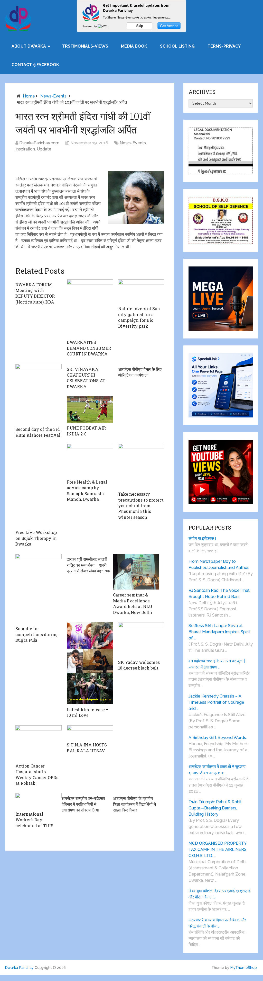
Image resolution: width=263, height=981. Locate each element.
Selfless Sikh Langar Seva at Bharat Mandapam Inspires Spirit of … (219, 631)
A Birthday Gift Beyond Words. (218, 737)
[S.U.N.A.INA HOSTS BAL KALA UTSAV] (90, 732)
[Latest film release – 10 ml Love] (90, 663)
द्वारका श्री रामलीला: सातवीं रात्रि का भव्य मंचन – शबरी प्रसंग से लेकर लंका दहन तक (88, 564)
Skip (139, 26)
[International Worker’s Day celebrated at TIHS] (38, 801)
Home (29, 96)
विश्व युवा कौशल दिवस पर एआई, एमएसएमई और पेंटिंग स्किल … (219, 893)
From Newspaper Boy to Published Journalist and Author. (219, 564)
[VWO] (103, 26)
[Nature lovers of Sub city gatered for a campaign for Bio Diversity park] (141, 291)
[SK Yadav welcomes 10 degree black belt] (141, 639)
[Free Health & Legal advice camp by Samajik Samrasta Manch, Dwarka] (90, 460)
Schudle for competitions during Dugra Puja (36, 634)
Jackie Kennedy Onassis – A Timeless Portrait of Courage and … (216, 702)
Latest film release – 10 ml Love (87, 712)
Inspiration (25, 149)
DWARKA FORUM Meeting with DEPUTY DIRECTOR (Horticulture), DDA (35, 293)
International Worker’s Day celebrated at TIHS (34, 819)
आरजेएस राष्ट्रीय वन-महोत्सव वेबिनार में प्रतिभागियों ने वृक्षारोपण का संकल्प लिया (83, 804)
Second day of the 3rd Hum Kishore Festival (37, 432)
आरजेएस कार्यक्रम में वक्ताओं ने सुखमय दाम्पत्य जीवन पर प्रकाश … (217, 769)
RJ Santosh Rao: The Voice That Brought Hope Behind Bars (219, 593)
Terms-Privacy (224, 46)
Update (44, 149)
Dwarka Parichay (19, 968)
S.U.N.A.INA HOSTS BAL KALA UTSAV (87, 747)
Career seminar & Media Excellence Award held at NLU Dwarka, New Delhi (132, 603)
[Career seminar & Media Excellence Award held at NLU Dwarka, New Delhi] (136, 572)
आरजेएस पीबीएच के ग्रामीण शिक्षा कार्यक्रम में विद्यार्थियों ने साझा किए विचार (134, 804)
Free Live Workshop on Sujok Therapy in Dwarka (36, 538)
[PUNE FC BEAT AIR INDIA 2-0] (90, 409)
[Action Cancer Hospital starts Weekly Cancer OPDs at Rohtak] (38, 743)
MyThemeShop (243, 968)
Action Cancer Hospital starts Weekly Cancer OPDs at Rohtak (36, 774)
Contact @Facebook (35, 64)
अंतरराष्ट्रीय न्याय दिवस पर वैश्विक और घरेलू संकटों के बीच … (217, 923)
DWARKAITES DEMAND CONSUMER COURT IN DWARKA (89, 348)
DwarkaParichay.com (39, 142)
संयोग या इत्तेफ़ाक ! (202, 538)
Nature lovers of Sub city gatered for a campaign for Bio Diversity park (139, 317)
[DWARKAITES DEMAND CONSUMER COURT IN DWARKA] (90, 308)
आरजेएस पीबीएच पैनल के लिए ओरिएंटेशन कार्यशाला (140, 372)
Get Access (169, 26)
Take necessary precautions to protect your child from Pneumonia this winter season (141, 505)
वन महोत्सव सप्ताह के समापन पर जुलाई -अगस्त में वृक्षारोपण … (217, 664)
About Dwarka (29, 46)
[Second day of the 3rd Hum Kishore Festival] (38, 394)
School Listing (177, 46)
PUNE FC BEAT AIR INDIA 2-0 (86, 430)
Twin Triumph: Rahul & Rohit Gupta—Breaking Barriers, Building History (215, 808)
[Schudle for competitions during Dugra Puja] (38, 588)
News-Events (53, 96)
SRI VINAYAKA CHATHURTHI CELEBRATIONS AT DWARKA (86, 378)
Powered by (90, 26)
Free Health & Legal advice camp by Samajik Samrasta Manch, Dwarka (87, 490)
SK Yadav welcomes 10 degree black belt (139, 665)
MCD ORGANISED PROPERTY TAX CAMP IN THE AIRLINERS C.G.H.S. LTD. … (218, 849)
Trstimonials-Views (85, 46)
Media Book (134, 46)
